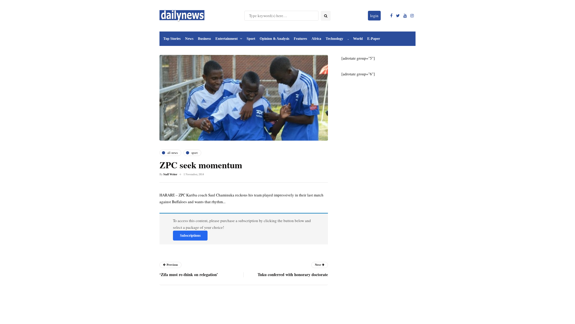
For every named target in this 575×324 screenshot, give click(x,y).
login (374, 15)
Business (204, 38)
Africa (316, 38)
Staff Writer (170, 174)
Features (300, 38)
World (358, 38)
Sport (251, 38)
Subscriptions (190, 235)
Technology (334, 38)
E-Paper (373, 38)
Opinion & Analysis (274, 38)
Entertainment (226, 38)
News (189, 38)
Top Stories (172, 38)
